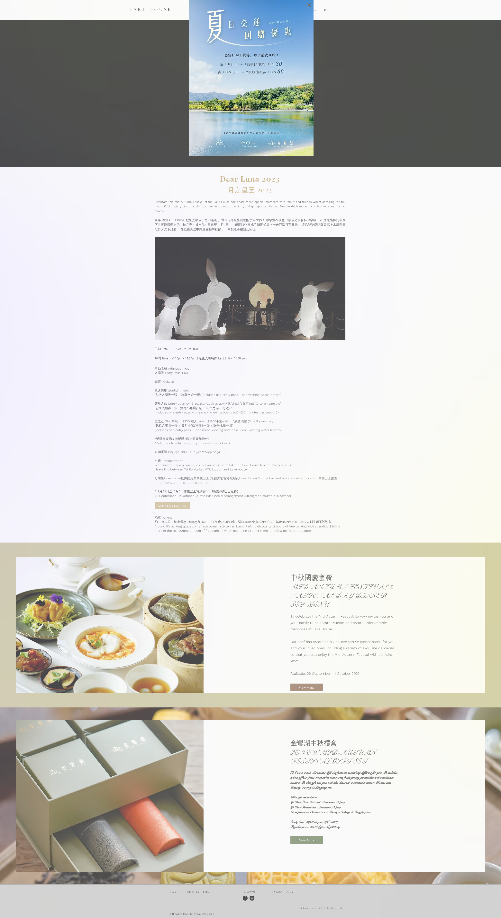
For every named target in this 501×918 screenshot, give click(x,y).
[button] (308, 5)
